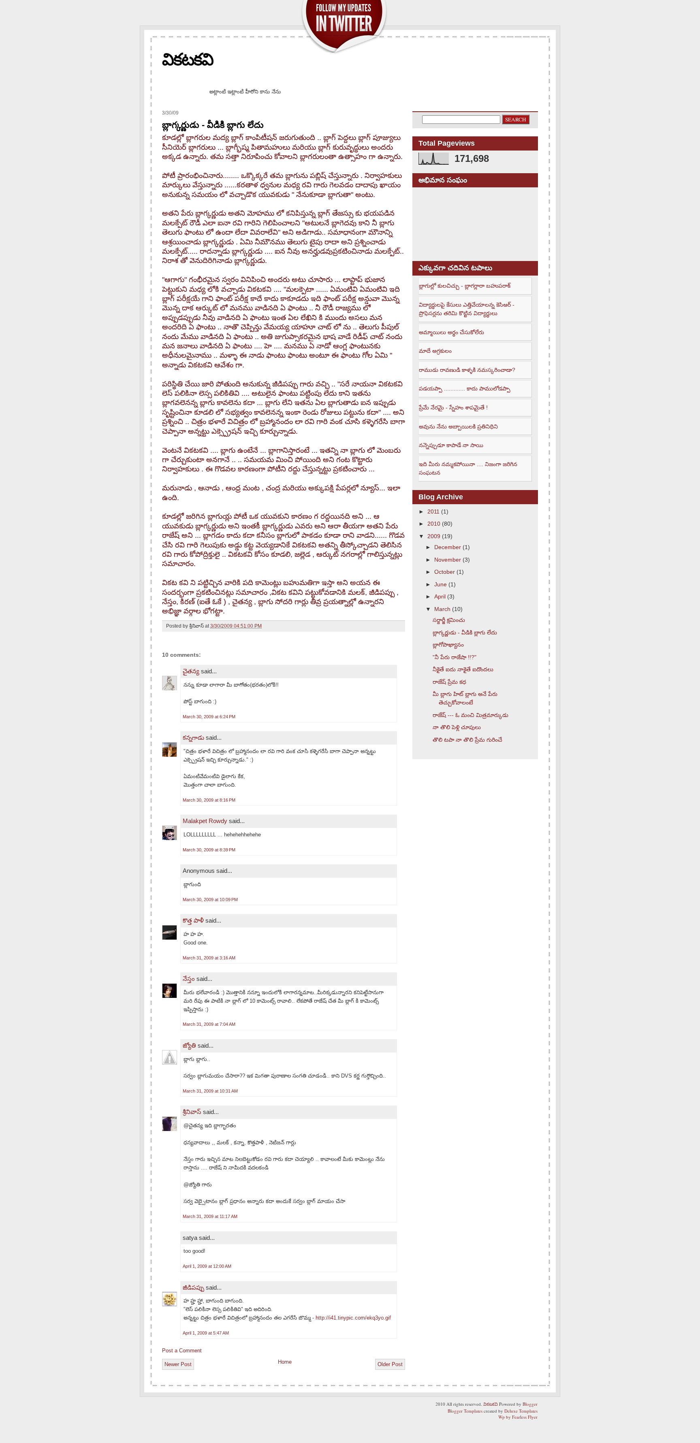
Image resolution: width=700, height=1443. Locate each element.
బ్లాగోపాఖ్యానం (448, 644)
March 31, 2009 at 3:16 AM (209, 957)
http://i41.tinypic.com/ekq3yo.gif (353, 1318)
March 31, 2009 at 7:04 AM (209, 1024)
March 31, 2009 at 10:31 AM (210, 1091)
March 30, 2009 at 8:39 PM (209, 849)
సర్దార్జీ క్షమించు (449, 620)
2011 (433, 511)
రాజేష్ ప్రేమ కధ (449, 682)
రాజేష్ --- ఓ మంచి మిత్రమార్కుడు (470, 715)
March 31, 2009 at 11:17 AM (210, 1216)
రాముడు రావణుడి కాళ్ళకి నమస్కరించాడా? (467, 370)
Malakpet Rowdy (205, 820)
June (440, 584)
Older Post (390, 1364)
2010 (433, 523)
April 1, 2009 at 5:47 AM (206, 1333)
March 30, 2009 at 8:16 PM (209, 800)
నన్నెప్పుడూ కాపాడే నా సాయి (451, 445)
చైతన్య (191, 671)
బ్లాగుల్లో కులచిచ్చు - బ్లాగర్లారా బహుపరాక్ (464, 285)
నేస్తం (189, 978)
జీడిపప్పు (193, 1287)
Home (285, 1362)
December (447, 547)
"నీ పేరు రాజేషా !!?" (454, 657)
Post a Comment (182, 1351)
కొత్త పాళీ (193, 920)
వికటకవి (187, 59)
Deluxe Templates (521, 1411)
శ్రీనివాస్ (192, 1111)
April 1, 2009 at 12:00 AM (207, 1266)
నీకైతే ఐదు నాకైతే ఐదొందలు (463, 669)
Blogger (530, 1404)
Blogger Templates (465, 1411)
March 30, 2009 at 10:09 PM (210, 899)
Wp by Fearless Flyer (518, 1417)
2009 (433, 536)
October (444, 572)
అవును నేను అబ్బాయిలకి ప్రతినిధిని (458, 426)
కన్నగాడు (193, 737)
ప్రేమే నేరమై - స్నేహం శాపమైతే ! (453, 407)
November (447, 559)
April (440, 596)
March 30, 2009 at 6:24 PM (209, 716)
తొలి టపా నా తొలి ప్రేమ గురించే (467, 739)
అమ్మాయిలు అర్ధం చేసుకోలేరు (451, 332)
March (442, 609)
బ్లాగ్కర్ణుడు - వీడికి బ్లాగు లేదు (213, 125)
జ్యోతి (189, 1045)
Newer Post (178, 1364)
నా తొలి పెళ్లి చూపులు (457, 727)
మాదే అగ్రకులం (435, 351)
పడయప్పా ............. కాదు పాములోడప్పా (464, 388)
